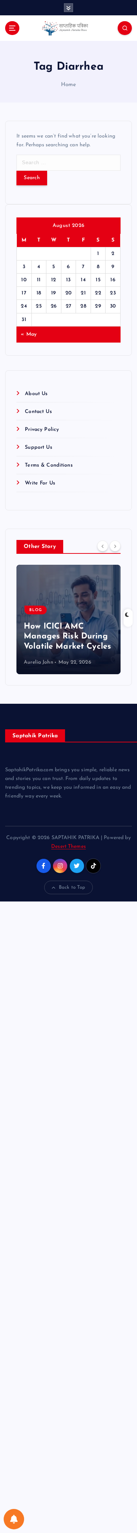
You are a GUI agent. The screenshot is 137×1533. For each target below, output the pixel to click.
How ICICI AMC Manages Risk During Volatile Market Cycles (67, 636)
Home (68, 85)
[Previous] (102, 546)
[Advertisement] (68, 1217)
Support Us (38, 447)
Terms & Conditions (49, 465)
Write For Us (40, 483)
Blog (35, 610)
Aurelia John (38, 662)
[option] (68, 619)
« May (29, 334)
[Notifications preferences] (14, 1519)
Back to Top (72, 887)
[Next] (115, 546)
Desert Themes (68, 846)
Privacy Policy (42, 429)
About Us (36, 394)
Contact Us (38, 411)
